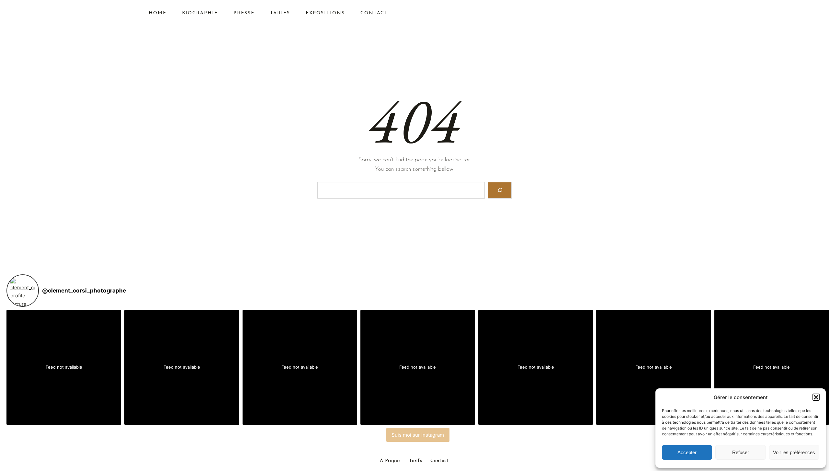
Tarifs (415, 461)
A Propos (390, 461)
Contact (439, 461)
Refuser (740, 452)
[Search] (500, 190)
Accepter (687, 452)
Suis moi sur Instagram (418, 435)
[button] (816, 397)
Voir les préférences (794, 452)
